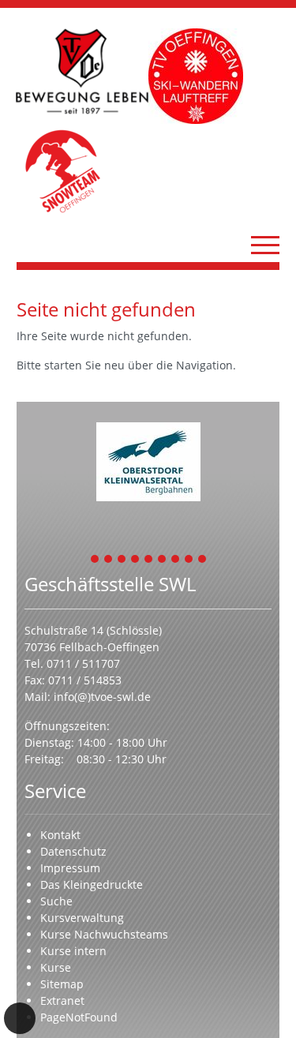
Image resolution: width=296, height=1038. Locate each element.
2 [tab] (109, 560)
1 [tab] (95, 560)
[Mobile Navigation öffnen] (265, 244)
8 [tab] (189, 560)
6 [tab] (162, 560)
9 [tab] (203, 560)
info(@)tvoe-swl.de (102, 696)
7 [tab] (176, 560)
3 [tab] (122, 560)
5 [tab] (149, 560)
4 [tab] (136, 560)
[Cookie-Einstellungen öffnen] (20, 1018)
